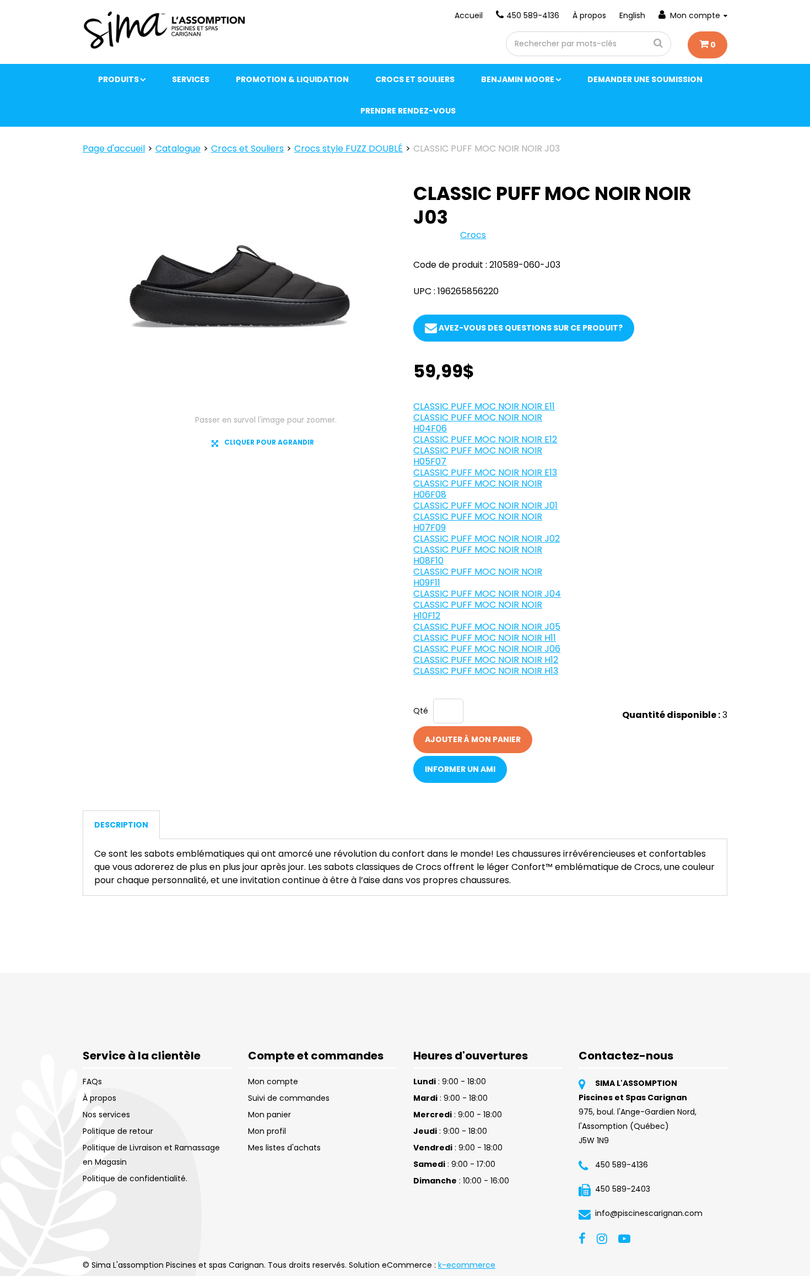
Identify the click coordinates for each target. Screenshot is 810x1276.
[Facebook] (582, 1237)
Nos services (106, 1114)
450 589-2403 (622, 1188)
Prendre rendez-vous (408, 110)
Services (190, 79)
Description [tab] (121, 824)
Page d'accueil (114, 148)
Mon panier (269, 1114)
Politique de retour (118, 1131)
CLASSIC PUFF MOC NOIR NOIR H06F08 (477, 489)
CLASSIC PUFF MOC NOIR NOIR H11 (484, 637)
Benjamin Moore (517, 79)
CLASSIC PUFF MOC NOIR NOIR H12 (485, 659)
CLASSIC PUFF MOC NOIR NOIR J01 (485, 505)
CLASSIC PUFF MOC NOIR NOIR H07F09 (477, 522)
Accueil (469, 15)
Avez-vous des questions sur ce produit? (530, 327)
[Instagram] (602, 1237)
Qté (420, 710)
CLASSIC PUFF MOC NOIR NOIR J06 (486, 648)
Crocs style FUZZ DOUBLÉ (348, 148)
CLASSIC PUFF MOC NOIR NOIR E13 (485, 472)
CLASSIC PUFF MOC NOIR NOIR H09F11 (477, 577)
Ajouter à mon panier (473, 739)
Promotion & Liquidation (292, 79)
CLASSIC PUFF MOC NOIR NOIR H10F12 (477, 610)
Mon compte (695, 15)
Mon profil (267, 1131)
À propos (589, 15)
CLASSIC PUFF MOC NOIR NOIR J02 (486, 538)
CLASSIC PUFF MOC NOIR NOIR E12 (485, 439)
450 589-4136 (532, 15)
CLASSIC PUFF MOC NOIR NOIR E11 (484, 406)
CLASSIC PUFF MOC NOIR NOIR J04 (487, 593)
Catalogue (178, 148)
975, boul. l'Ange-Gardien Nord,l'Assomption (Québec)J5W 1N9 (637, 1126)
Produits (118, 79)
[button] (707, 44)
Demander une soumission (645, 79)
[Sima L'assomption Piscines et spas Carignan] (166, 30)
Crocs (473, 235)
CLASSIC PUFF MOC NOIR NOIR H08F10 (477, 555)
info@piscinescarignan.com (649, 1213)
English (632, 15)
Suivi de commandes (289, 1098)
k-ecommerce (466, 1264)
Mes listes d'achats (284, 1147)
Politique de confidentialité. (135, 1178)
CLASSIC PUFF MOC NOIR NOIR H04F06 (477, 423)
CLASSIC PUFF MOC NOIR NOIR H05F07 (477, 456)
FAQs (92, 1081)
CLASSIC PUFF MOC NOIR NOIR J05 (486, 626)
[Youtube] (624, 1237)
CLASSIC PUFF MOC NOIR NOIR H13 (485, 670)
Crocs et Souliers (415, 79)
